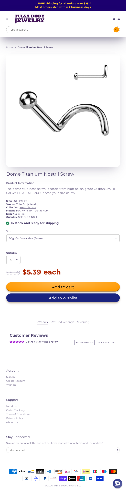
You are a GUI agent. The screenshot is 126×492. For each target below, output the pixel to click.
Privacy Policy (14, 418)
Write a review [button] (84, 342)
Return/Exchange (62, 322)
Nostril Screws (28, 207)
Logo (29, 19)
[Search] (116, 30)
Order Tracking (15, 410)
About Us (12, 422)
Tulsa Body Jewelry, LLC (67, 485)
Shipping (83, 322)
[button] (63, 297)
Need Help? (13, 406)
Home (9, 47)
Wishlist (11, 384)
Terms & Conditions (18, 414)
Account (114, 19)
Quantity (11, 252)
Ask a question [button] (106, 342)
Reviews (42, 322)
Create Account (15, 380)
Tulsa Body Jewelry (27, 204)
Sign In (10, 376)
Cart (118, 19)
